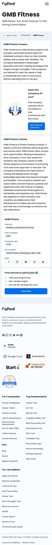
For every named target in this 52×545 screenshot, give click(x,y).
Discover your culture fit (36, 126)
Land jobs (26, 291)
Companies (25, 35)
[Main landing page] (9, 3)
